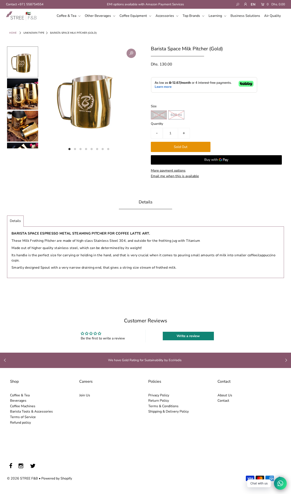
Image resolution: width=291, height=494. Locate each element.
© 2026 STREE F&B (22, 478)
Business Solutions (245, 15)
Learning (216, 15)
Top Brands (192, 15)
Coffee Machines (22, 406)
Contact (223, 400)
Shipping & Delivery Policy (168, 411)
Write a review (188, 336)
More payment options (168, 170)
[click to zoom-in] (131, 53)
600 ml (176, 115)
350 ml (158, 115)
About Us (225, 395)
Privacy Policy (158, 395)
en (253, 4)
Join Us (84, 395)
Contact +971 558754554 (24, 4)
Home (13, 33)
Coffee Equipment (134, 15)
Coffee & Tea (67, 15)
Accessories (165, 15)
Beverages (18, 400)
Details (15, 221)
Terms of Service (23, 417)
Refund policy (20, 422)
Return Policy (158, 400)
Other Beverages (98, 15)
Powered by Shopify (56, 478)
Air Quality (272, 15)
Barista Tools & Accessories (31, 411)
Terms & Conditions (163, 406)
